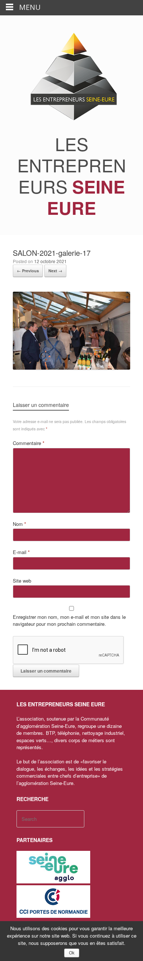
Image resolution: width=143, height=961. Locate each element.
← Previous (28, 270)
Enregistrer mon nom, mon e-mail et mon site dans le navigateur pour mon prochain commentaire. (69, 620)
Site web (22, 580)
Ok (71, 953)
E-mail (21, 552)
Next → (55, 270)
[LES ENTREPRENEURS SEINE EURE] (71, 77)
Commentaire (28, 443)
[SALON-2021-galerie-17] (71, 367)
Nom (19, 523)
